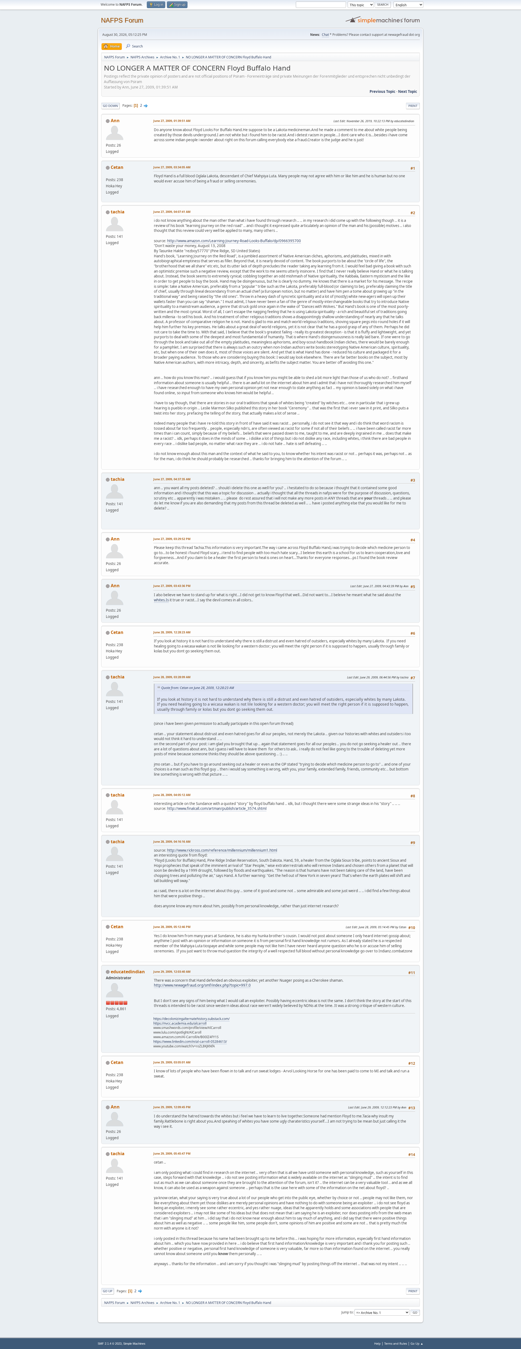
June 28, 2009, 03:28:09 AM (171, 677)
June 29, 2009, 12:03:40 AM (171, 971)
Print (412, 106)
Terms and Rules (395, 1343)
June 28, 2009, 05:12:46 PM (171, 927)
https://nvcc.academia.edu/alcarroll (180, 1023)
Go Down (110, 106)
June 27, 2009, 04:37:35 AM (171, 479)
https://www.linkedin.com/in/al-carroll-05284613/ (190, 1041)
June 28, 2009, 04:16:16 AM (171, 841)
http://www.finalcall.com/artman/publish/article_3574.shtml (216, 808)
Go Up (107, 1291)
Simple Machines (134, 1343)
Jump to (347, 1312)
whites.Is (161, 600)
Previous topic (382, 91)
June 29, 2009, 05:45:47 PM (171, 1153)
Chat (325, 34)
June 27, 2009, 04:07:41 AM (171, 212)
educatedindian (128, 972)
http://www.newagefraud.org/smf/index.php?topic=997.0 (202, 985)
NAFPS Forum (122, 20)
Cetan (117, 167)
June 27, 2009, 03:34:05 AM (171, 167)
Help (377, 1343)
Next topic (407, 91)
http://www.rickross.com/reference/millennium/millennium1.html (222, 850)
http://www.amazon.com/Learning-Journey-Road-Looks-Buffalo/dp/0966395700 (234, 240)
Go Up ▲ (417, 1343)
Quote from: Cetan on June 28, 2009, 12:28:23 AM (197, 687)
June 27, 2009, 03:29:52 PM (171, 539)
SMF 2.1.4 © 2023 (110, 1343)
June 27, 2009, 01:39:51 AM (171, 121)
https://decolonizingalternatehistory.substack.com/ (191, 1018)
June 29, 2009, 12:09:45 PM (171, 1107)
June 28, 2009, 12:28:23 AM (171, 632)
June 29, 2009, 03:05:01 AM (171, 1062)
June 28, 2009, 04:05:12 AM (171, 795)
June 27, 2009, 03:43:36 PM (171, 586)
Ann (115, 121)
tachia (118, 212)
